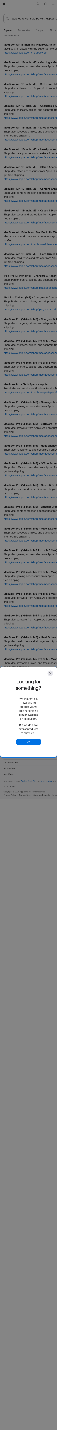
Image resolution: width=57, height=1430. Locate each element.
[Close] (50, 673)
